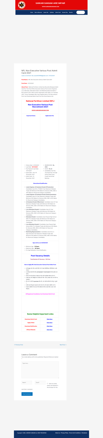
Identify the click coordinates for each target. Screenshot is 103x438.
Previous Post (18, 344)
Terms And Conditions (75, 432)
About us (57, 432)
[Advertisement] (40, 30)
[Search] (83, 12)
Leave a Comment (26, 75)
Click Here (49, 319)
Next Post (63, 344)
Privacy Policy (64, 432)
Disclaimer (84, 432)
